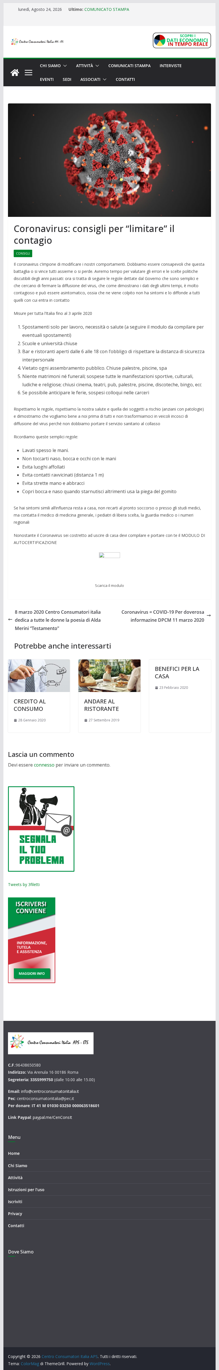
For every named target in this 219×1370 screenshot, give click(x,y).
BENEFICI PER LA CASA (177, 672)
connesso (44, 765)
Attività (84, 65)
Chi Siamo (17, 1165)
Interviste (171, 65)
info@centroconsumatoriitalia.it (50, 1091)
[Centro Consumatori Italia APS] (15, 72)
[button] (64, 66)
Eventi (47, 79)
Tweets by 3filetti (24, 884)
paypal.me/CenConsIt (52, 1117)
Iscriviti (15, 1201)
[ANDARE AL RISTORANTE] (109, 675)
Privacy (15, 1213)
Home (14, 1153)
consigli (23, 253)
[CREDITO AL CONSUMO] (39, 675)
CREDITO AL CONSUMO (30, 705)
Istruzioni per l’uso (26, 1189)
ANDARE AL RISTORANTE (101, 705)
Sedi (67, 79)
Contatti (125, 79)
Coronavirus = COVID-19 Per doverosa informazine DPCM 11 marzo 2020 (162, 616)
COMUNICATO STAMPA (106, 9)
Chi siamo (50, 65)
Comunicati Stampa (129, 65)
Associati (90, 79)
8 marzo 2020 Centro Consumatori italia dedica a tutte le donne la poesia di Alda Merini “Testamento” (58, 620)
